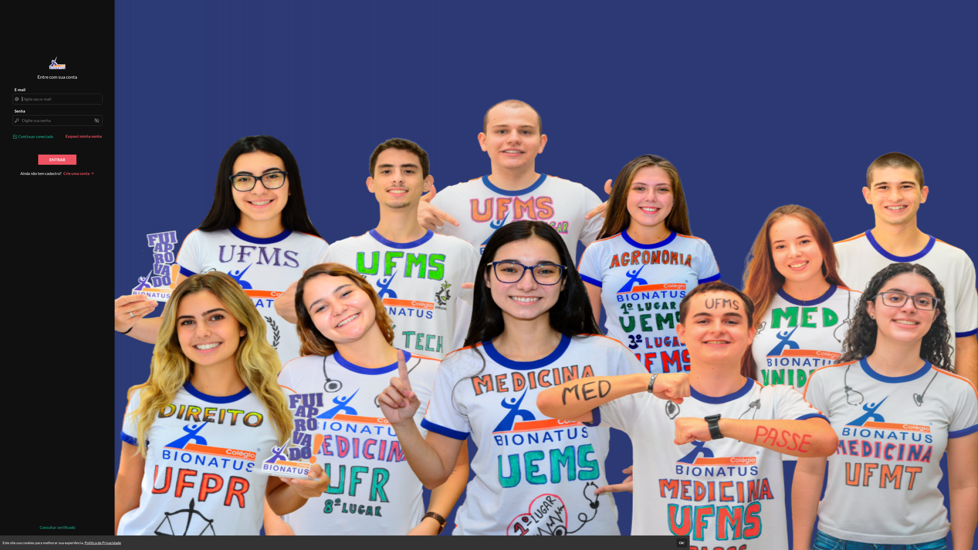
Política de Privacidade (103, 543)
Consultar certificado (57, 527)
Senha (20, 111)
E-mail (20, 89)
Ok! (682, 543)
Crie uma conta (76, 173)
